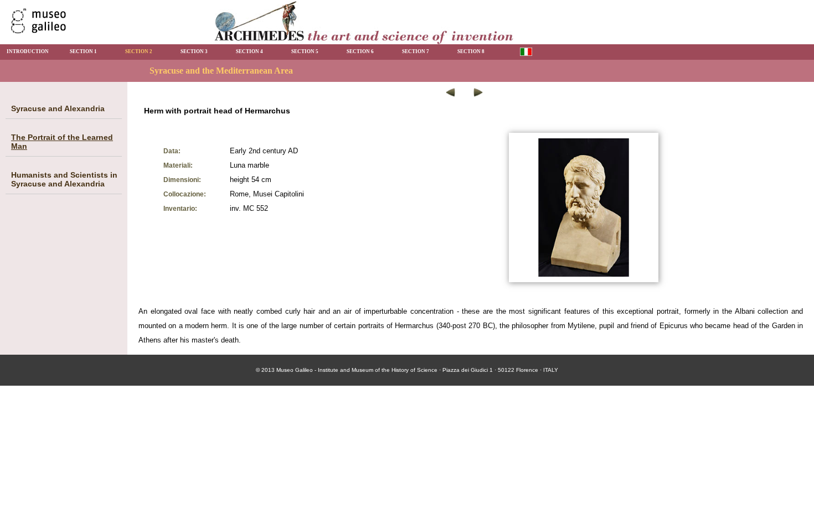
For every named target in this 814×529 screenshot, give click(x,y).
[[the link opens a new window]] (38, 30)
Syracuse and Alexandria (58, 108)
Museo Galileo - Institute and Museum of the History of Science (356, 370)
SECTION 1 (83, 51)
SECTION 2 (138, 51)
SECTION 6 (360, 51)
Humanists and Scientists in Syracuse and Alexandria (64, 179)
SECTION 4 (249, 51)
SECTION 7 (415, 51)
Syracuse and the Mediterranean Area (221, 70)
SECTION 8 (471, 51)
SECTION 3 (194, 51)
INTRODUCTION (28, 51)
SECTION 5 (304, 51)
